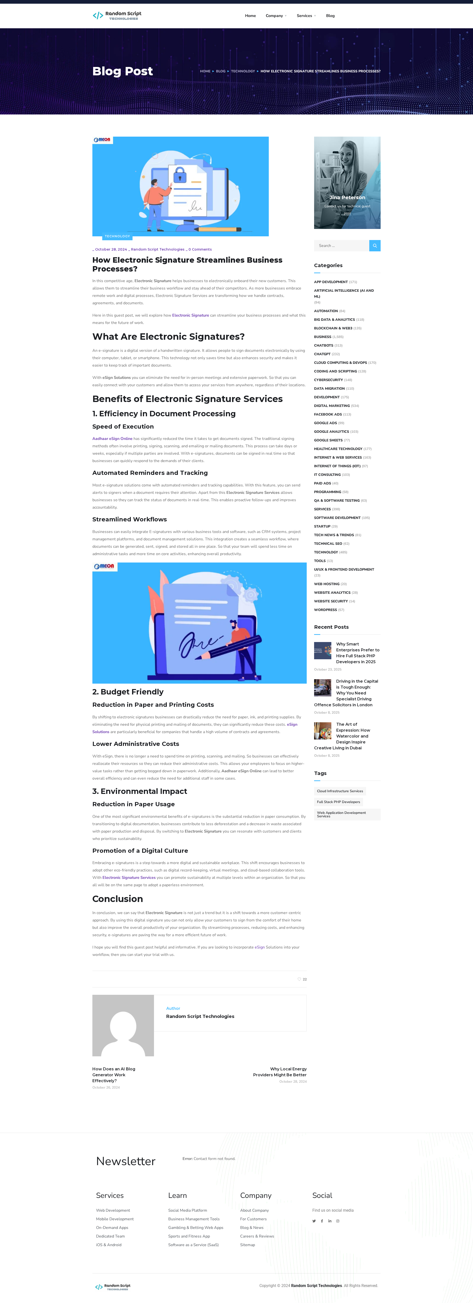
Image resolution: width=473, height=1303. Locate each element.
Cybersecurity (328, 380)
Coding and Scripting (335, 371)
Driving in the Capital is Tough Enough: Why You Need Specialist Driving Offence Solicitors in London (346, 693)
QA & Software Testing (337, 500)
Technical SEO (328, 543)
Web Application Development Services (341, 814)
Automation (326, 311)
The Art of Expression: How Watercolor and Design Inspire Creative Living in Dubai (342, 736)
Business (322, 337)
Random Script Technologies (158, 249)
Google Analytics (331, 431)
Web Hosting (326, 584)
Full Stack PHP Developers (338, 802)
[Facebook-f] (322, 1221)
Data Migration (329, 388)
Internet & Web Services (338, 457)
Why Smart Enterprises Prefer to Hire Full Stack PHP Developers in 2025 (358, 653)
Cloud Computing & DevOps (340, 362)
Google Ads (325, 423)
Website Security (331, 601)
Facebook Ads (328, 414)
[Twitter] (314, 1221)
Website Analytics (332, 592)
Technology (243, 71)
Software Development (337, 517)
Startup (322, 526)
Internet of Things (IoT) (337, 466)
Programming (327, 492)
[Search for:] (347, 245)
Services (304, 15)
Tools (320, 561)
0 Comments (200, 249)
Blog (330, 15)
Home (250, 15)
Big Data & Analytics (334, 319)
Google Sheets (328, 440)
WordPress (325, 610)
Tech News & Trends (334, 535)
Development (327, 397)
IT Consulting (327, 474)
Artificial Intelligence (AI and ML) (344, 293)
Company (274, 15)
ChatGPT (322, 354)
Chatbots (323, 345)
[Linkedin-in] (330, 1221)
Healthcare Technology (338, 449)
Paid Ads (322, 483)
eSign (260, 947)
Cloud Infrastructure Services (340, 791)
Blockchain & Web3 (333, 328)
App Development (331, 282)
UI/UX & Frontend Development (344, 569)
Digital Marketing (332, 405)
